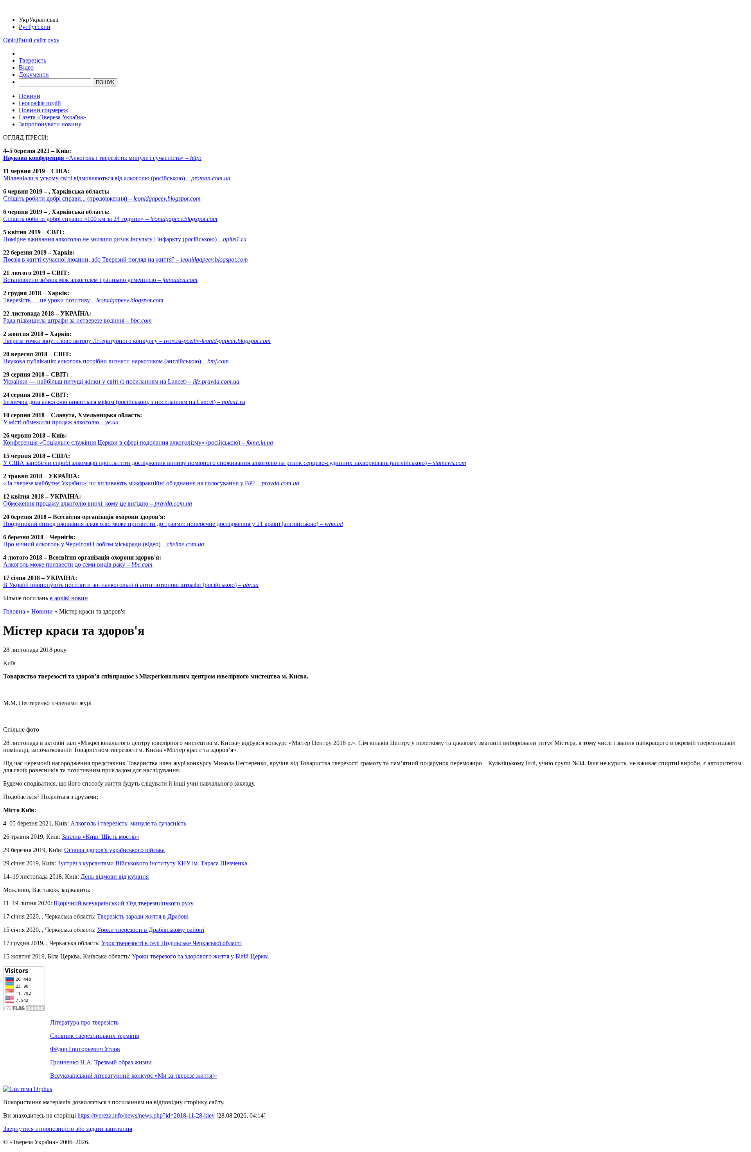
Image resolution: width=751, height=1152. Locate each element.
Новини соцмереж (43, 110)
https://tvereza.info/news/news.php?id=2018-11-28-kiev (146, 1115)
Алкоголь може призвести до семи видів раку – (78, 564)
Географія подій (40, 103)
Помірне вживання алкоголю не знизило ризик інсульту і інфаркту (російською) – (124, 239)
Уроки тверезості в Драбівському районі (150, 929)
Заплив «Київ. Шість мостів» (100, 836)
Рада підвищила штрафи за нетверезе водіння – (77, 320)
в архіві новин (69, 598)
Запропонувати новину (50, 124)
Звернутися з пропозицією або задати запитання (67, 1128)
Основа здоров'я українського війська (114, 850)
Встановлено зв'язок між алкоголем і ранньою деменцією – (100, 279)
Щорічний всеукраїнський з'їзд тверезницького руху (124, 903)
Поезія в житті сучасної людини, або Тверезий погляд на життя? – (125, 259)
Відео (26, 67)
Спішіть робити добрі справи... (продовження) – (102, 198)
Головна (14, 611)
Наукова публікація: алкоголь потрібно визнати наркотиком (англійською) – (116, 361)
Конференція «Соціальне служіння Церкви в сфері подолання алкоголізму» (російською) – (138, 442)
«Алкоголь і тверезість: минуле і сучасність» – (102, 157)
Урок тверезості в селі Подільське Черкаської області (171, 943)
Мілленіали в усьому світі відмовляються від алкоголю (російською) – (116, 178)
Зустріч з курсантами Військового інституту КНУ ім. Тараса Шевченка (152, 863)
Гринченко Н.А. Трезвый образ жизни (101, 1062)
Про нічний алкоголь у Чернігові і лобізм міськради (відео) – (103, 544)
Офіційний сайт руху (31, 40)
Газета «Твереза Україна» (52, 117)
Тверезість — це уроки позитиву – (83, 300)
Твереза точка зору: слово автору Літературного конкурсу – (137, 340)
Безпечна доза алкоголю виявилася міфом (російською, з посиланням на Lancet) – (124, 401)
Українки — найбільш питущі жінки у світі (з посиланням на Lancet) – (121, 381)
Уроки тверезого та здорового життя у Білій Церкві (200, 956)
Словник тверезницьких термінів (94, 1035)
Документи (34, 74)
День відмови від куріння (115, 876)
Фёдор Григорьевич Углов (85, 1049)
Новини (29, 96)
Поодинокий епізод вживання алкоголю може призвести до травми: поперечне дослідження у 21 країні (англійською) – (173, 523)
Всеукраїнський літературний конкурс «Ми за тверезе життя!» (133, 1075)
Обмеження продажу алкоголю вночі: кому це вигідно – (97, 503)
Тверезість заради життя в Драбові (143, 916)
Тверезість (32, 60)
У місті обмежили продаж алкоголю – (61, 422)
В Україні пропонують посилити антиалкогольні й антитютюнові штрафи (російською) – (131, 584)
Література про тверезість (84, 1022)
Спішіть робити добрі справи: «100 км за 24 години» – (110, 218)
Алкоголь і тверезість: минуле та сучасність (128, 823)
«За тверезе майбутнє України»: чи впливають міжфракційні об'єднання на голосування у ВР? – (151, 483)
